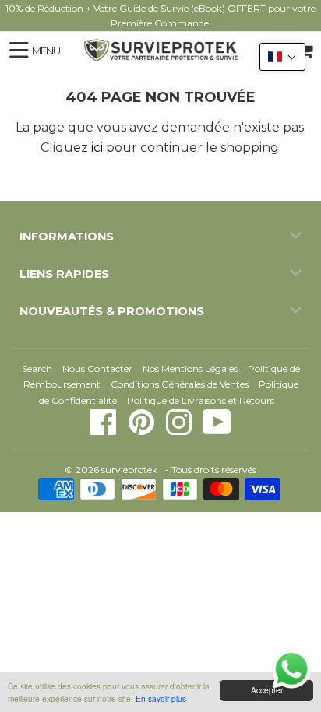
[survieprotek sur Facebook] (105, 430)
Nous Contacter (97, 368)
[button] (282, 57)
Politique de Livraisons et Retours (200, 400)
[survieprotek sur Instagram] (180, 430)
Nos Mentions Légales (190, 368)
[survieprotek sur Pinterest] (142, 430)
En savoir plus (161, 698)
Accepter (267, 690)
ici (97, 147)
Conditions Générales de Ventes (180, 384)
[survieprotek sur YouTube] (217, 430)
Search (37, 368)
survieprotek (129, 469)
